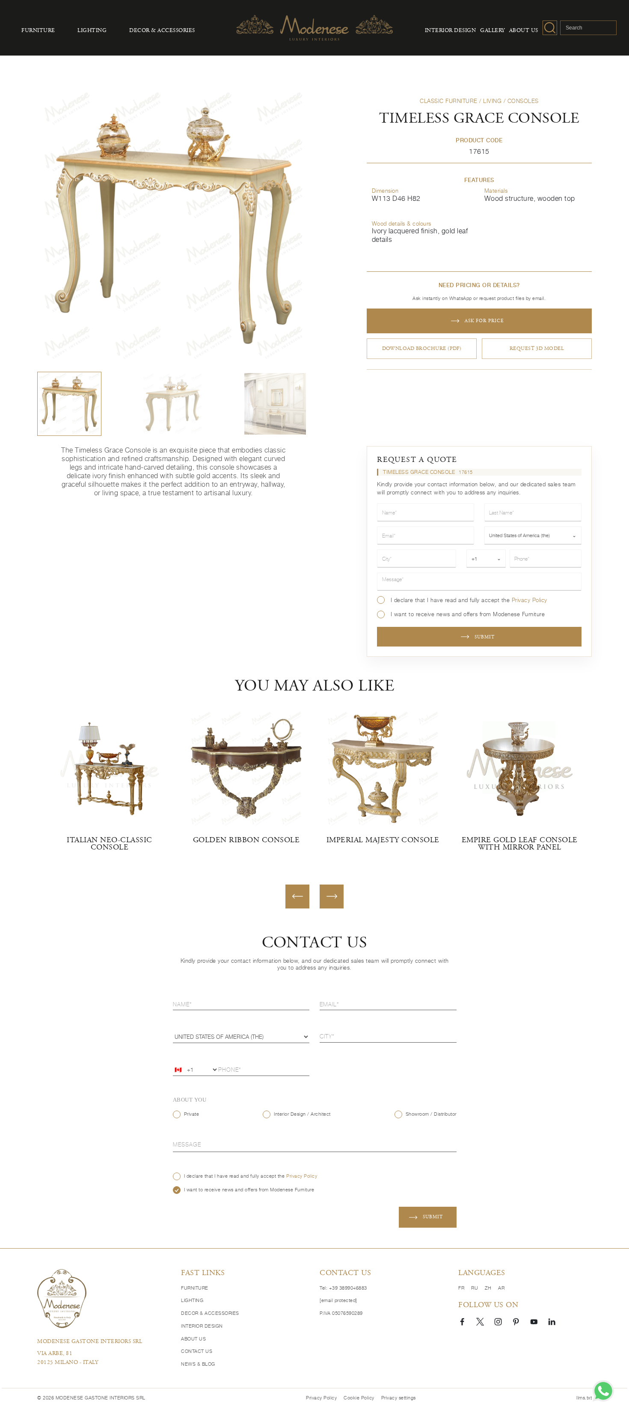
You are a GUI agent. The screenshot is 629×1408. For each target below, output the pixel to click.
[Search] (550, 28)
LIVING (492, 100)
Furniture (38, 31)
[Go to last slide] (297, 896)
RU (474, 1288)
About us (523, 31)
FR (461, 1288)
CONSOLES (523, 100)
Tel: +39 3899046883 (343, 1288)
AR (501, 1288)
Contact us (196, 1351)
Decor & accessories (162, 31)
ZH (488, 1288)
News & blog (198, 1364)
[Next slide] (332, 896)
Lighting (92, 31)
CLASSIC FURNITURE (449, 100)
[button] (69, 404)
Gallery (492, 31)
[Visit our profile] (462, 1321)
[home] (61, 1298)
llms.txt (584, 1398)
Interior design (450, 31)
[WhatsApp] (603, 1391)
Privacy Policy (529, 600)
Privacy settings (398, 1398)
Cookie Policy (359, 1398)
